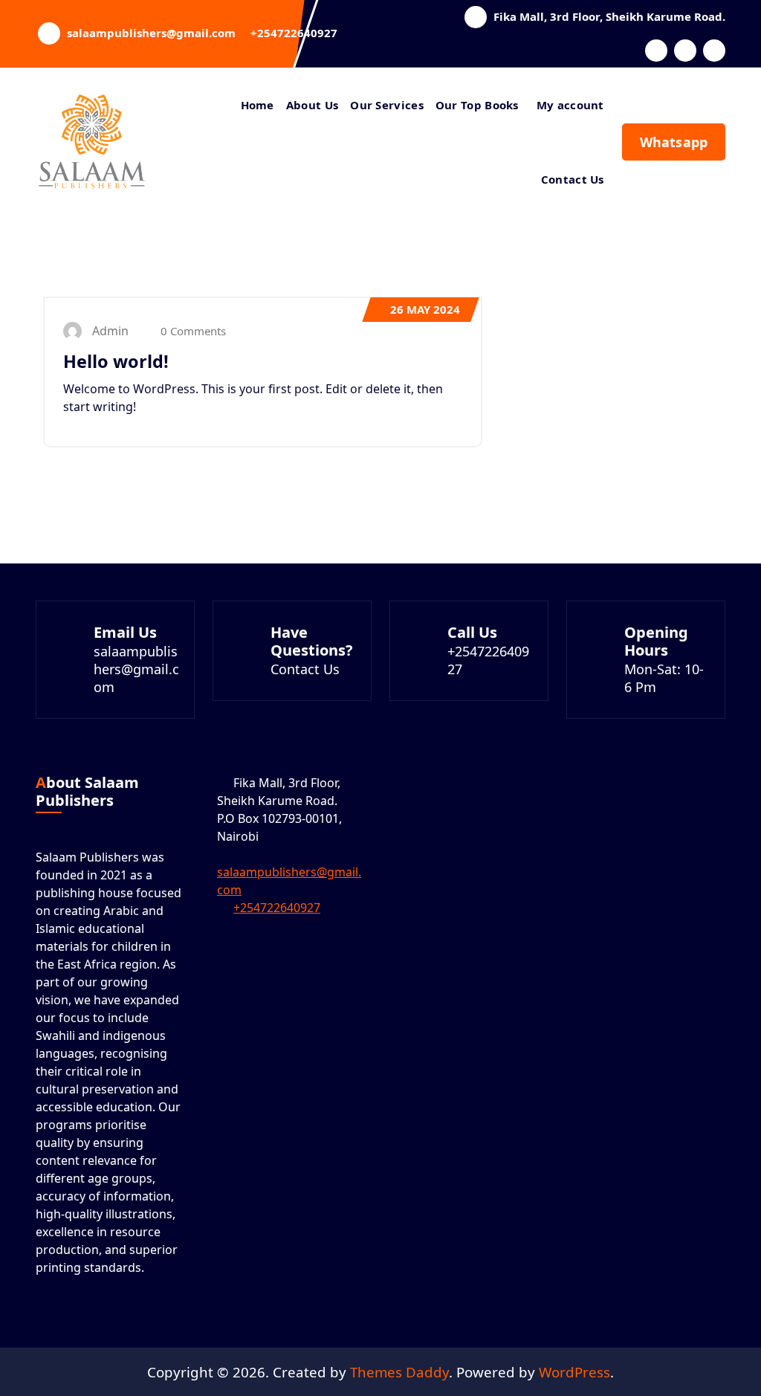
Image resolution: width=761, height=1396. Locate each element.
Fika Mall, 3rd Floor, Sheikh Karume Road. (609, 16)
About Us (312, 104)
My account (570, 104)
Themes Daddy (399, 1372)
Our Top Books (477, 104)
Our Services (387, 104)
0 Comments (192, 330)
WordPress (574, 1372)
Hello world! (116, 361)
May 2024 (425, 309)
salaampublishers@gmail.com (151, 32)
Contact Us (572, 179)
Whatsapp (673, 142)
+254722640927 (293, 32)
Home (257, 104)
